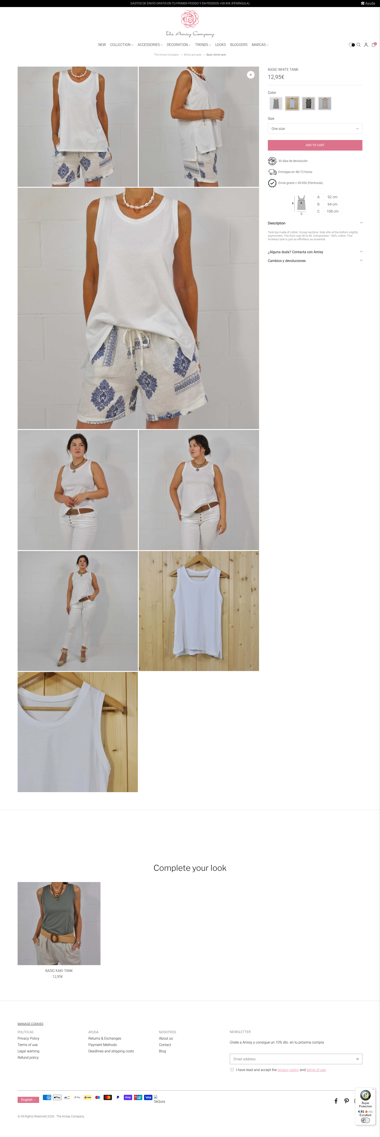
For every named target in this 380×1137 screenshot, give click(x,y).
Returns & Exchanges (104, 1038)
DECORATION (177, 45)
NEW (102, 45)
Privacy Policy (28, 1038)
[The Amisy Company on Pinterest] (346, 1102)
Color (272, 93)
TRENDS (201, 45)
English (27, 1100)
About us (166, 1038)
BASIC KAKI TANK (59, 971)
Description (276, 223)
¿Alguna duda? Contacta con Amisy (295, 252)
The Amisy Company (166, 54)
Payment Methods (102, 1045)
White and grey (192, 54)
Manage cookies (30, 1024)
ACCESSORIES (149, 45)
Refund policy (28, 1057)
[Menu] (373, 1090)
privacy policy (288, 1070)
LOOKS (220, 45)
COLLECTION (120, 45)
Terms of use (28, 1045)
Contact (165, 1045)
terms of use (316, 1070)
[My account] (366, 45)
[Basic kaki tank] (59, 923)
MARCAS (259, 45)
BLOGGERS (238, 45)
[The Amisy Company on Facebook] (336, 1102)
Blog (162, 1051)
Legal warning (28, 1051)
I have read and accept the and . (281, 1070)
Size (271, 118)
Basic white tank (216, 54)
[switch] (365, 1120)
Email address (243, 1054)
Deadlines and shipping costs (111, 1051)
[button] (276, 103)
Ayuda (369, 3)
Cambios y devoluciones (287, 261)
